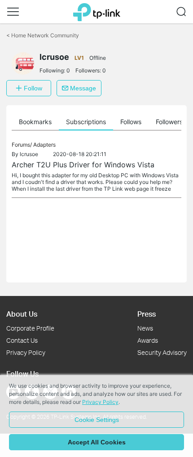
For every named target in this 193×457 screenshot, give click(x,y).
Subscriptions (86, 121)
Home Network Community (42, 35)
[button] (13, 11)
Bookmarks (35, 121)
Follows (130, 121)
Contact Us (22, 340)
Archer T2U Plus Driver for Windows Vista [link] (83, 164)
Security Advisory (162, 352)
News (145, 328)
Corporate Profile (30, 328)
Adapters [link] (44, 144)
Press (146, 313)
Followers (169, 121)
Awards (147, 340)
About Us (21, 313)
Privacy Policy (25, 352)
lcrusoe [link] (29, 154)
